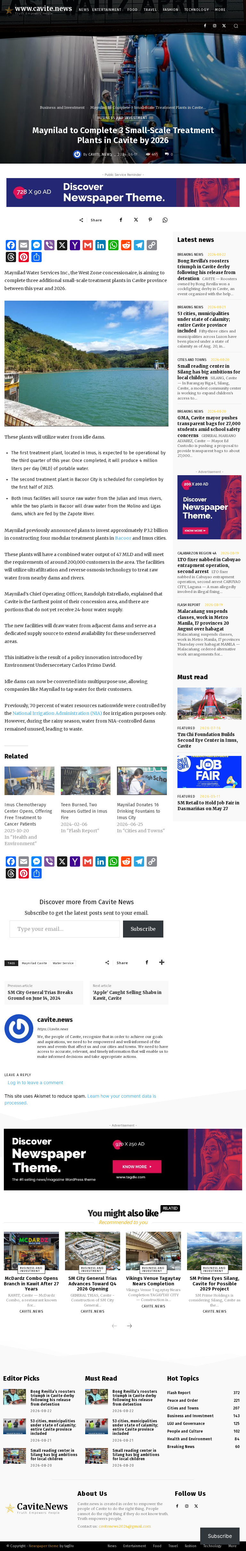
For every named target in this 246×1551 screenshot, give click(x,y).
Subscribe (143, 929)
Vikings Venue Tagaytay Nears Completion (153, 1281)
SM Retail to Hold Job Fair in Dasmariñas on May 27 (208, 805)
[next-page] (129, 1326)
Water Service (63, 963)
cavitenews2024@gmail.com (125, 1526)
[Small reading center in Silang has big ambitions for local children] (14, 1456)
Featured (186, 728)
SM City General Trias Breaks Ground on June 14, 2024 (40, 995)
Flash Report (188, 605)
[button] (236, 26)
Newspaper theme (44, 1546)
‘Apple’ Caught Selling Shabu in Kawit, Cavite (127, 995)
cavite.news (100, 154)
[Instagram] (214, 26)
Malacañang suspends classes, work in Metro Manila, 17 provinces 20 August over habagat (203, 620)
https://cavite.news (52, 1029)
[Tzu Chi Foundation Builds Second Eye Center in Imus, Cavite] (209, 704)
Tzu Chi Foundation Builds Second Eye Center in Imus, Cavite (207, 740)
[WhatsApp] (165, 219)
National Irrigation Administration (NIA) (57, 713)
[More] (161, 962)
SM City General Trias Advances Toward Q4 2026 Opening (92, 1283)
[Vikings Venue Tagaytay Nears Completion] (153, 1251)
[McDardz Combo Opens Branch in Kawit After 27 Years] (31, 1251)
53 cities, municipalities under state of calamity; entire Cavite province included (203, 322)
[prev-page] (114, 1326)
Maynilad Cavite (34, 963)
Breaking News (190, 254)
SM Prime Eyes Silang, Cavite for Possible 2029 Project (214, 1283)
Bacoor (123, 538)
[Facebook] (205, 26)
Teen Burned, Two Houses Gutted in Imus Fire (84, 811)
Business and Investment (62, 107)
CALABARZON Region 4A (196, 553)
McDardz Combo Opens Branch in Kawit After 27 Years (31, 1283)
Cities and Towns (191, 360)
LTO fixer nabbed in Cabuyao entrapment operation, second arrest (209, 565)
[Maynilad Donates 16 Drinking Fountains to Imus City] (142, 781)
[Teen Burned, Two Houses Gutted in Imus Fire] (86, 781)
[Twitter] (224, 26)
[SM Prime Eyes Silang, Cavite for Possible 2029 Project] (214, 1251)
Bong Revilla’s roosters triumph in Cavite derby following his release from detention (206, 269)
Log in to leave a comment (35, 1082)
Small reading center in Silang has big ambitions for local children (208, 372)
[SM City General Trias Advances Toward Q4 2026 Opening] (92, 1251)
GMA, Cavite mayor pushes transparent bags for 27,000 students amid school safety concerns (209, 426)
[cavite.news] (78, 154)
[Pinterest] (150, 219)
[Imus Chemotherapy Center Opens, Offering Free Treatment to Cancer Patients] (29, 781)
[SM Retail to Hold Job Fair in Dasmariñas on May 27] (209, 772)
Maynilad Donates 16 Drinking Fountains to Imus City (138, 811)
